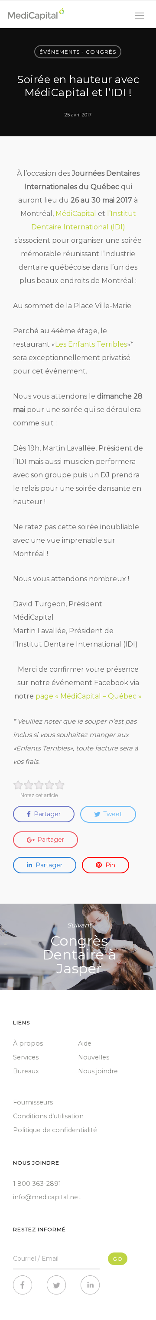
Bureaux (26, 1071)
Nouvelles (93, 1057)
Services (26, 1057)
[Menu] (139, 16)
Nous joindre (98, 1071)
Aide (84, 1043)
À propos (28, 1043)
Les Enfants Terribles (91, 344)
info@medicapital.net (47, 1197)
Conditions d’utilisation (48, 1116)
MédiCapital (75, 213)
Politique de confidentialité (55, 1130)
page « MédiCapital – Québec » (89, 696)
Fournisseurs (33, 1102)
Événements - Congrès (77, 51)
